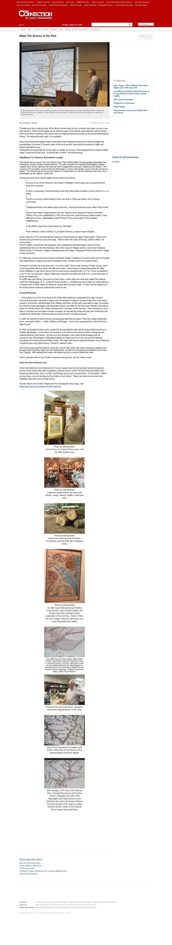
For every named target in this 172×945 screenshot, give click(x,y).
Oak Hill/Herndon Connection (58, 5)
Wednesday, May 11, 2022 (100, 123)
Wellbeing (96, 902)
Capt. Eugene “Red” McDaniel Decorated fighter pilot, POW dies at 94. (131, 86)
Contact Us (95, 29)
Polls (61, 29)
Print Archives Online (80, 29)
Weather (53, 29)
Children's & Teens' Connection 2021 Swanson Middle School (43, 871)
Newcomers (105, 902)
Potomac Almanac (76, 5)
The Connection (35, 17)
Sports (45, 29)
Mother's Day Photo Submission (84, 907)
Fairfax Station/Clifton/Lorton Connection (119, 2)
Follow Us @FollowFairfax (125, 157)
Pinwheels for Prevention (124, 103)
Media (67, 29)
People (113, 902)
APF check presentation (123, 99)
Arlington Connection (43, 2)
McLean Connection (23, 5)
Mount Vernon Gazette (39, 5)
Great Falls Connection (141, 2)
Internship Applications (63, 907)
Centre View (70, 2)
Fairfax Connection (97, 2)
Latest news (121, 80)
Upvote (146, 37)
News (29, 29)
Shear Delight (119, 106)
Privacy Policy (74, 905)
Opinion (50, 902)
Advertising (44, 905)
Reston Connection (90, 5)
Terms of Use (63, 905)
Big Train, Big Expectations (30, 863)
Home (23, 29)
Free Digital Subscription (45, 907)
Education (64, 902)
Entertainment (74, 902)
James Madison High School (30, 865)
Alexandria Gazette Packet (25, 2)
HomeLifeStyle (85, 902)
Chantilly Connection (82, 2)
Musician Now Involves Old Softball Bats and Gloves (131, 111)
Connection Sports (141, 5)
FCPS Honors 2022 (27, 868)
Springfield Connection (105, 5)
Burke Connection (58, 2)
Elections (37, 29)
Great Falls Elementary (28, 873)
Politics (56, 902)
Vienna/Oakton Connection (124, 5)
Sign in (21, 24)
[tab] (132, 81)
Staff (37, 905)
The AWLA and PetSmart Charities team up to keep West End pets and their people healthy (131, 93)
